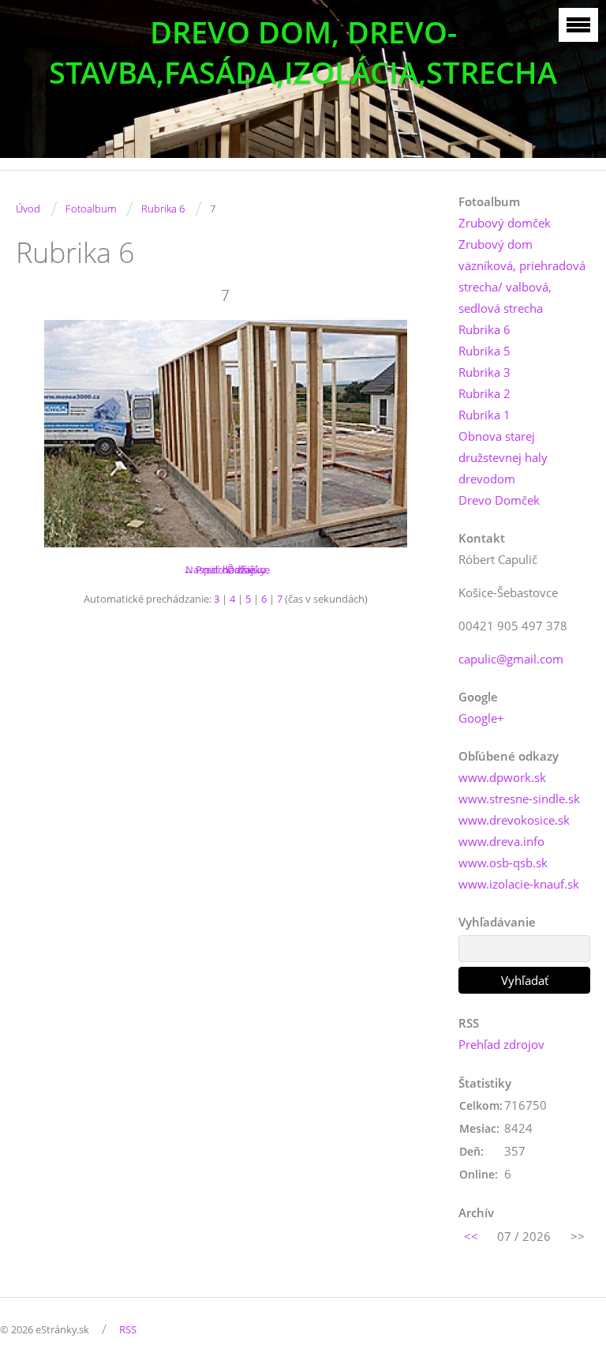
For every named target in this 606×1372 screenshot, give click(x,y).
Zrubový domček (504, 223)
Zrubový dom (495, 244)
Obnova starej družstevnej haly (503, 446)
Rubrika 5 (484, 351)
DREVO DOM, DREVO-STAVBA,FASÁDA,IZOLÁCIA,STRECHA (303, 52)
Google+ (481, 718)
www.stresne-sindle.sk (519, 798)
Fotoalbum (90, 208)
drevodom (486, 479)
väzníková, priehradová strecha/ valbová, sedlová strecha (521, 286)
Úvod (28, 208)
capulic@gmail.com (510, 659)
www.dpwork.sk (502, 777)
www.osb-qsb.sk (503, 862)
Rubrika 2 (484, 393)
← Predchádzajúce (226, 569)
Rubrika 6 (163, 208)
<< (471, 1236)
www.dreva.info (501, 841)
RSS (128, 1329)
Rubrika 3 (484, 372)
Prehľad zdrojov (501, 1044)
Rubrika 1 (484, 415)
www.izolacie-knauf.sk (518, 884)
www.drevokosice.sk (514, 820)
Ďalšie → (247, 569)
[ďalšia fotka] (409, 433)
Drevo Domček (499, 500)
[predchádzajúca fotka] (41, 433)
